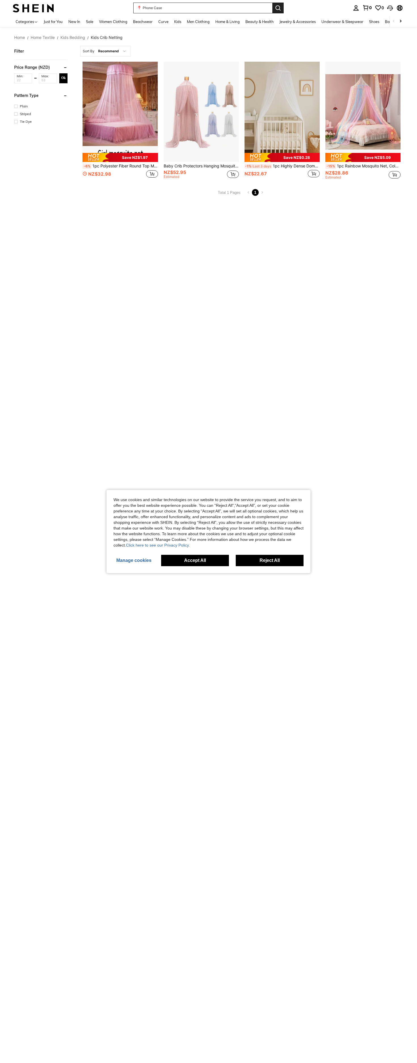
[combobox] (105, 51)
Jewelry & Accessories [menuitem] (297, 21)
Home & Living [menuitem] (227, 21)
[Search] (278, 8)
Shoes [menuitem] (374, 21)
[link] (367, 7)
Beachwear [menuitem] (143, 21)
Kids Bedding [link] (72, 37)
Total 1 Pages (229, 192)
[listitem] (120, 121)
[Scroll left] (394, 21)
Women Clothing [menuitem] (113, 21)
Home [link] (19, 37)
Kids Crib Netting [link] (107, 37)
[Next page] (262, 192)
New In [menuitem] (74, 21)
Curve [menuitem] (163, 21)
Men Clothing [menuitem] (198, 21)
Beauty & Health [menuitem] (259, 21)
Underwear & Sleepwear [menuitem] (342, 21)
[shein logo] (33, 8)
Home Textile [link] (43, 37)
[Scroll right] (401, 21)
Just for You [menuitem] (53, 21)
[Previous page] (248, 192)
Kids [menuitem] (177, 21)
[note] (120, 157)
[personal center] (356, 8)
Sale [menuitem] (89, 21)
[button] (390, 8)
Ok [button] (63, 78)
